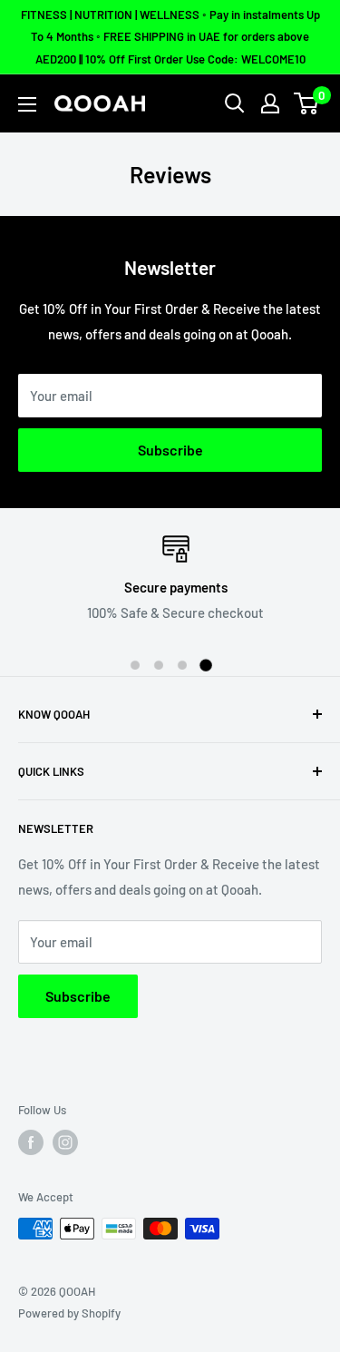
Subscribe (170, 449)
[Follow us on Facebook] (31, 1142)
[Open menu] (27, 104)
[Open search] (235, 103)
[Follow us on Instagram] (65, 1142)
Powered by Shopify (69, 1313)
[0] (307, 103)
